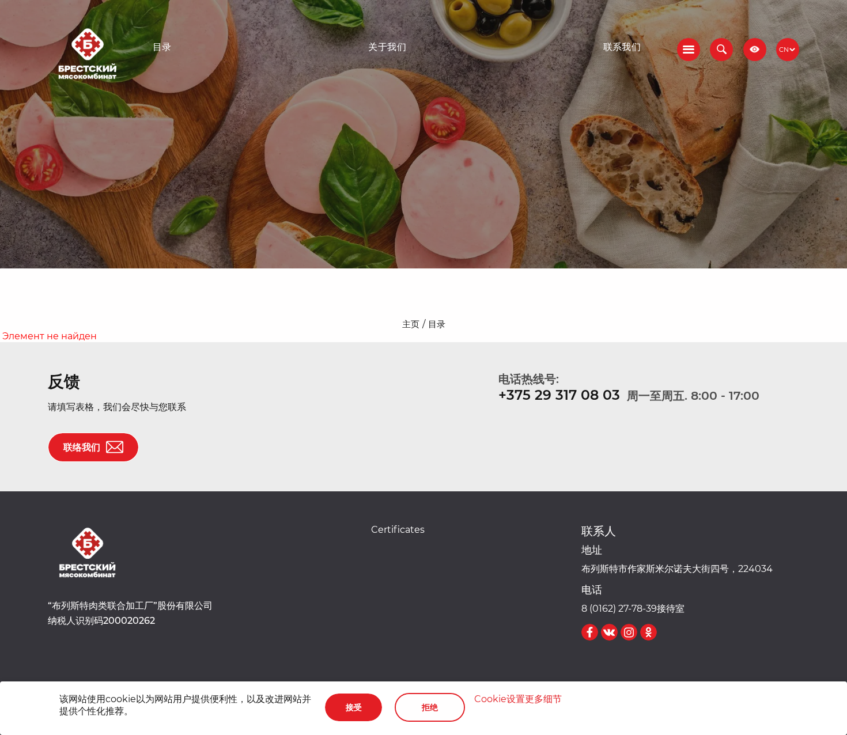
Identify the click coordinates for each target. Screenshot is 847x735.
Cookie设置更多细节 (518, 698)
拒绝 (430, 707)
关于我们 (387, 46)
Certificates (398, 529)
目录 (162, 46)
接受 (354, 707)
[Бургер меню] (688, 49)
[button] (721, 49)
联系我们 (622, 46)
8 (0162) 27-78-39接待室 (633, 608)
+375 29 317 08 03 (559, 395)
